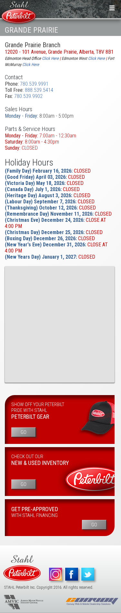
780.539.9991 (34, 84)
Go (23, 432)
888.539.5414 (39, 90)
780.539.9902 (28, 96)
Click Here (96, 58)
